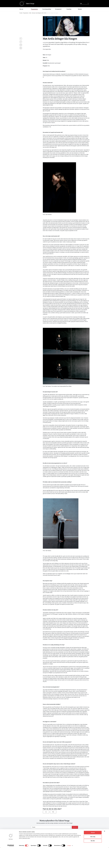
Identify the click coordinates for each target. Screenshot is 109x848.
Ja (45, 811)
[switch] (39, 845)
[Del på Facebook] (20, 38)
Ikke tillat (93, 840)
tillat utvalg (92, 836)
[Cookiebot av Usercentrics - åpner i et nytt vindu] (10, 845)
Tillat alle (93, 832)
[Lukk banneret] (104, 831)
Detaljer (69, 845)
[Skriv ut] (20, 48)
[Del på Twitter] (20, 41)
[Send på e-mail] (20, 45)
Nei (53, 811)
